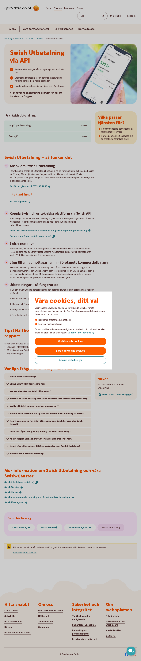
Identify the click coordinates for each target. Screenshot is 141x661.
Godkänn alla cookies (70, 341)
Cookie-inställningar (70, 360)
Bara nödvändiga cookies (70, 351)
